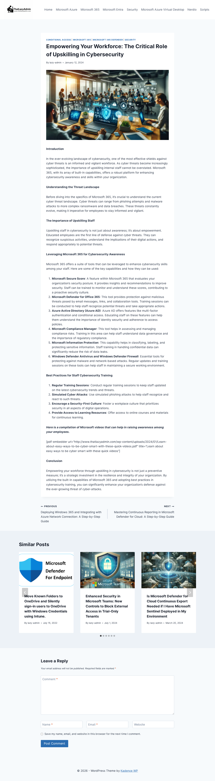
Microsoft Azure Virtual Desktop (162, 9)
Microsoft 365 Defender (108, 39)
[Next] (190, 592)
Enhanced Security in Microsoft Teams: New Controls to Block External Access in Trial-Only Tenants (107, 606)
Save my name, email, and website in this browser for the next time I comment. (93, 733)
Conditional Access (58, 39)
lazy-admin (55, 62)
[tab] (101, 636)
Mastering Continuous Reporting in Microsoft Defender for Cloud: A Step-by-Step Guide (144, 511)
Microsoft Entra (113, 9)
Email (93, 724)
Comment (50, 679)
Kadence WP (129, 770)
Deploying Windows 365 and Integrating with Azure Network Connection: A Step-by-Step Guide (71, 514)
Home (48, 9)
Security (132, 9)
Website (139, 724)
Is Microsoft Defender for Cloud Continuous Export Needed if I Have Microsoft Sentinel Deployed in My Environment (168, 606)
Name (47, 724)
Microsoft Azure (66, 9)
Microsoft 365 (90, 9)
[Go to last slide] (25, 592)
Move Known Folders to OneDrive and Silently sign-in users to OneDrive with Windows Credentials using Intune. (45, 606)
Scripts (204, 9)
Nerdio (192, 9)
